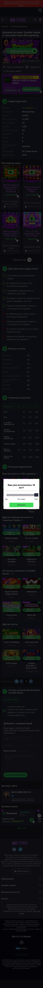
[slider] (36, 495)
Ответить (21, 505)
